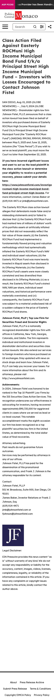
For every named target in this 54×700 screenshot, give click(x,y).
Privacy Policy (41, 695)
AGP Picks (7, 4)
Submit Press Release (15, 688)
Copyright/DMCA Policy (18, 695)
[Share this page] (50, 27)
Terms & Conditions (40, 688)
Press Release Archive (32, 682)
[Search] (34, 26)
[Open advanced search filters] (41, 26)
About (13, 682)
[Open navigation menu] (5, 27)
